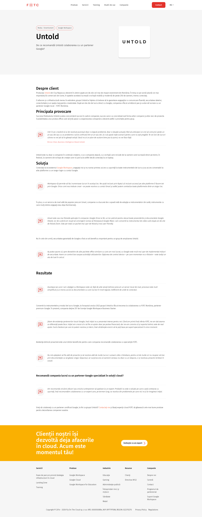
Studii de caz (109, 5)
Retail (105, 501)
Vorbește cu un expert (132, 443)
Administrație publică (111, 484)
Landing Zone (41, 483)
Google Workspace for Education (82, 484)
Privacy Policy (141, 510)
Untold (47, 93)
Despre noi (151, 475)
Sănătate (106, 497)
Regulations (153, 510)
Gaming (106, 480)
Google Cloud (75, 480)
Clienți (127, 475)
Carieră (150, 480)
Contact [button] (158, 5)
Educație (106, 475)
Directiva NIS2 (131, 480)
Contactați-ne (104, 407)
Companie (124, 5)
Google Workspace (64, 168)
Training (96, 5)
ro (171, 5)
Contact (150, 484)
